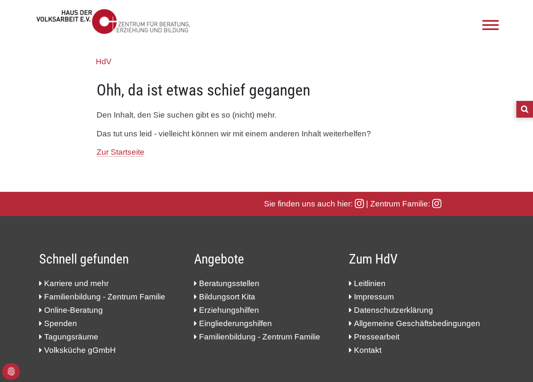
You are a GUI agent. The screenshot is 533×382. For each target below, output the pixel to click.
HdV (104, 61)
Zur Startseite (120, 152)
